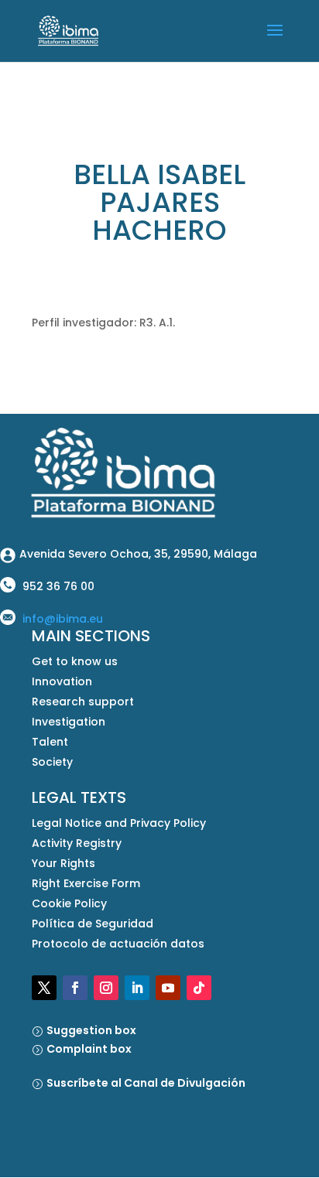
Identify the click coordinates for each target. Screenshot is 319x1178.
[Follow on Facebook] (75, 987)
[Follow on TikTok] (199, 987)
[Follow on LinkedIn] (137, 987)
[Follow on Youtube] (168, 987)
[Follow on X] (44, 987)
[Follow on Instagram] (106, 987)
